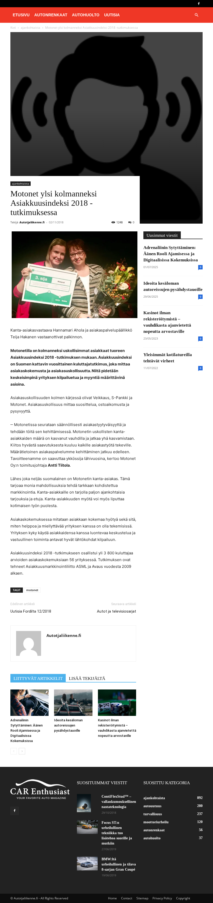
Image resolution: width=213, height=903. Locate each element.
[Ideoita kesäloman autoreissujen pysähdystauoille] (73, 702)
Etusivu (21, 15)
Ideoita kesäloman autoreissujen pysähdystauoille (68, 725)
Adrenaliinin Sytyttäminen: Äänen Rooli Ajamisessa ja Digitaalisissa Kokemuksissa (26, 730)
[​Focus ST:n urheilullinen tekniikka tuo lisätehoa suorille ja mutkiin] (87, 827)
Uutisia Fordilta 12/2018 (30, 611)
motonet (32, 590)
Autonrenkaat (50, 15)
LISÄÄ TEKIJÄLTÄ (87, 678)
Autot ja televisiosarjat (116, 611)
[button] (196, 15)
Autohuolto (85, 15)
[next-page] (22, 751)
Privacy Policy (162, 898)
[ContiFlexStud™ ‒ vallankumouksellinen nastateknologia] (87, 803)
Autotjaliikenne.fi (32, 222)
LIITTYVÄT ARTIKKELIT (38, 678)
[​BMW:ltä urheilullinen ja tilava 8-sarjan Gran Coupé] (87, 863)
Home (112, 898)
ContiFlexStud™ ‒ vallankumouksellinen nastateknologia (119, 802)
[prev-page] (13, 751)
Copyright (183, 898)
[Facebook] (199, 3)
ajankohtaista (20, 183)
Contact (126, 898)
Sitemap (142, 898)
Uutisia (112, 15)
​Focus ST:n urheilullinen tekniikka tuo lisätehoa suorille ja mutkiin (117, 833)
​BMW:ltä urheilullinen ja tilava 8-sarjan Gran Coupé (119, 864)
